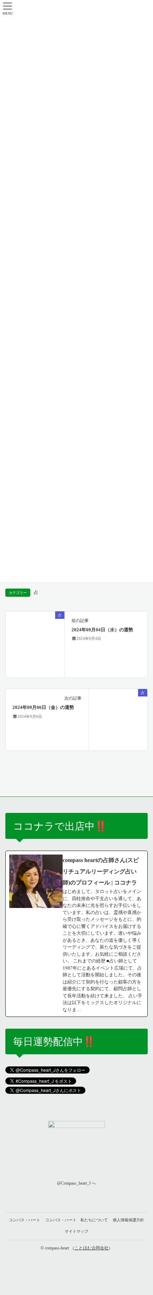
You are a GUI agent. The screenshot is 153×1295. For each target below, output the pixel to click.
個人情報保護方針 (128, 1220)
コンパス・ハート (24, 1220)
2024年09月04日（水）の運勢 (102, 629)
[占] (35, 644)
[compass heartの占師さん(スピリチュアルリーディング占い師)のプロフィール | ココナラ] (76, 934)
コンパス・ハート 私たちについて (76, 1220)
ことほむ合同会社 (91, 1248)
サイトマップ (76, 1231)
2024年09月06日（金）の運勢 (43, 707)
